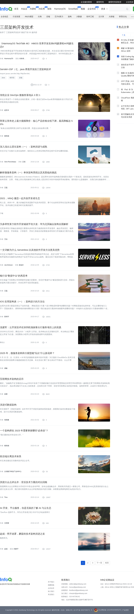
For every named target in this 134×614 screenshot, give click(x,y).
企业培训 (129, 2)
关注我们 (51, 594)
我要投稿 (51, 585)
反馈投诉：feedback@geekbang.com (74, 590)
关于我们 (51, 582)
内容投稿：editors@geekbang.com (73, 584)
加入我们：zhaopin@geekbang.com (74, 593)
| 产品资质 (125, 610)
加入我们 (51, 591)
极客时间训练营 (114, 2)
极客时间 (100, 2)
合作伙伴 (51, 588)
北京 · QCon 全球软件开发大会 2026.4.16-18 (116, 584)
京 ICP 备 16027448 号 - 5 (83, 610)
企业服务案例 (86, 2)
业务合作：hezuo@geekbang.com (73, 587)
